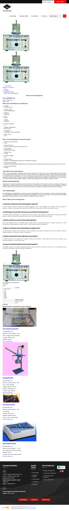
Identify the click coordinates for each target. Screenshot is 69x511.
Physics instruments (48, 479)
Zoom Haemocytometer (11, 329)
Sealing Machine (8, 378)
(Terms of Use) (32, 507)
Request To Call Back (8, 87)
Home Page (13, 16)
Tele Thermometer (9, 405)
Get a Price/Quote (7, 100)
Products (6, 90)
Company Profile (23, 16)
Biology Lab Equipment (49, 470)
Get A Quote (60, 1)
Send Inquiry (7, 86)
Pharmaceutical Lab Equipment (48, 476)
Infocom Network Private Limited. (29, 508)
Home (5, 89)
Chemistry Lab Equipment (49, 473)
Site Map (34, 484)
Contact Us (44, 16)
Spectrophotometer (9, 443)
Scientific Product (9, 92)
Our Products (34, 16)
